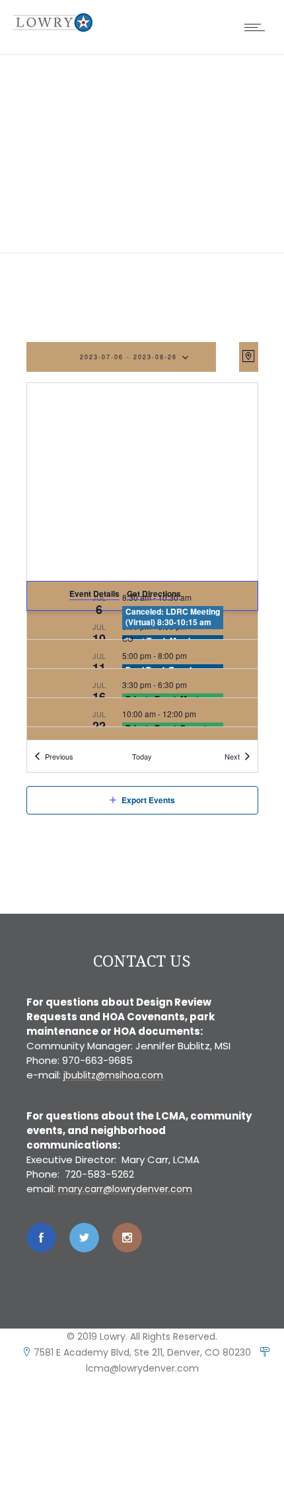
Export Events (148, 800)
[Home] (52, 28)
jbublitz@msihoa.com (113, 1075)
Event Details (94, 593)
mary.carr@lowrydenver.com (125, 1189)
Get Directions (154, 593)
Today (142, 756)
